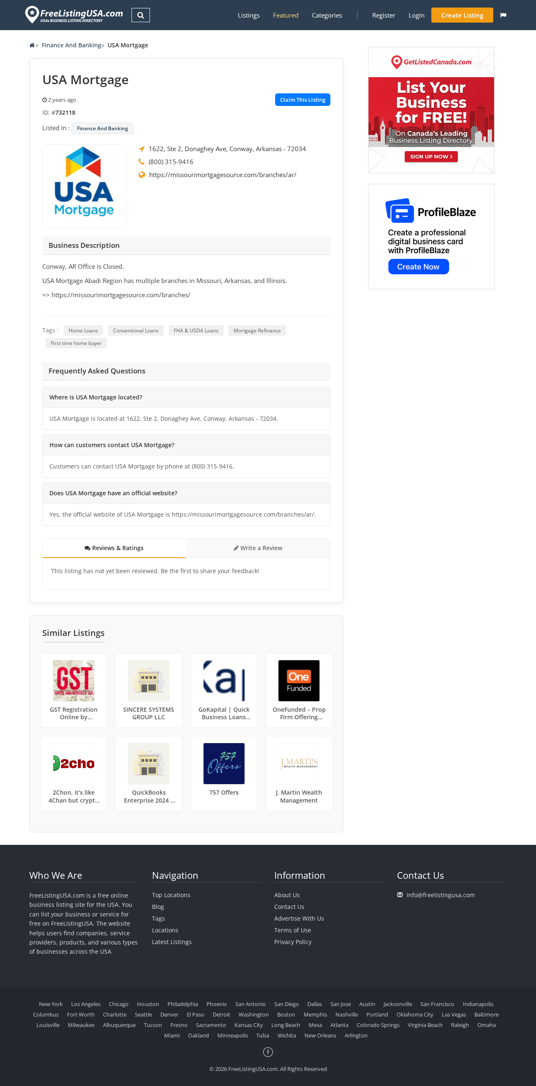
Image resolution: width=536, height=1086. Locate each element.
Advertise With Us (299, 918)
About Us (287, 895)
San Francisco (437, 1004)
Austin (367, 1004)
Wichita (287, 1035)
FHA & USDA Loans (196, 330)
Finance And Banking (71, 45)
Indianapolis (478, 1004)
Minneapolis (232, 1035)
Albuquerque (119, 1025)
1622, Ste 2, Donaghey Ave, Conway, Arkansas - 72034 (227, 148)
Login (417, 15)
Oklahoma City (415, 1014)
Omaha (486, 1025)
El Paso (195, 1014)
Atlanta (339, 1025)
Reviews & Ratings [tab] (117, 548)
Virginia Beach (425, 1025)
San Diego (286, 1004)
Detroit (221, 1014)
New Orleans (320, 1035)
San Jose (340, 1004)
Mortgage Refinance (257, 330)
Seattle (143, 1014)
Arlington (356, 1035)
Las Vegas (454, 1014)
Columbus (46, 1014)
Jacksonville (398, 1004)
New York (51, 1004)
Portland (377, 1014)
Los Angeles (85, 1004)
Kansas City (248, 1025)
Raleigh (460, 1025)
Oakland (198, 1035)
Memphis (315, 1014)
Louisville (47, 1025)
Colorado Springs (378, 1025)
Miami (172, 1035)
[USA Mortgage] (84, 185)
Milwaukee (81, 1025)
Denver (169, 1014)
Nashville (346, 1014)
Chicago (119, 1004)
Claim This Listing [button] (302, 99)
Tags (158, 918)
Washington (254, 1014)
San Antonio (250, 1004)
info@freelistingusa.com (441, 895)
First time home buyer (76, 343)
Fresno (179, 1025)
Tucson (153, 1025)
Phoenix (216, 1004)
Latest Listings (172, 942)
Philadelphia (183, 1004)
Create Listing (462, 15)
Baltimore (486, 1014)
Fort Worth (81, 1014)
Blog (158, 907)
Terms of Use (292, 930)
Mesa (315, 1025)
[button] (503, 15)
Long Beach (285, 1025)
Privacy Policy (293, 942)
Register (383, 15)
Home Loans (83, 330)
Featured (286, 15)
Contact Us (289, 907)
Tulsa (262, 1035)
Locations (165, 930)
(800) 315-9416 (171, 161)
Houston (148, 1004)
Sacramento (211, 1025)
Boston (286, 1014)
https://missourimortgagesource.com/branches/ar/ (222, 174)
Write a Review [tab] (260, 548)
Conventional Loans (136, 330)
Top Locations (171, 895)
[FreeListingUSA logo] (73, 14)
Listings (249, 15)
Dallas (314, 1004)
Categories (327, 15)
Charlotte (114, 1014)
